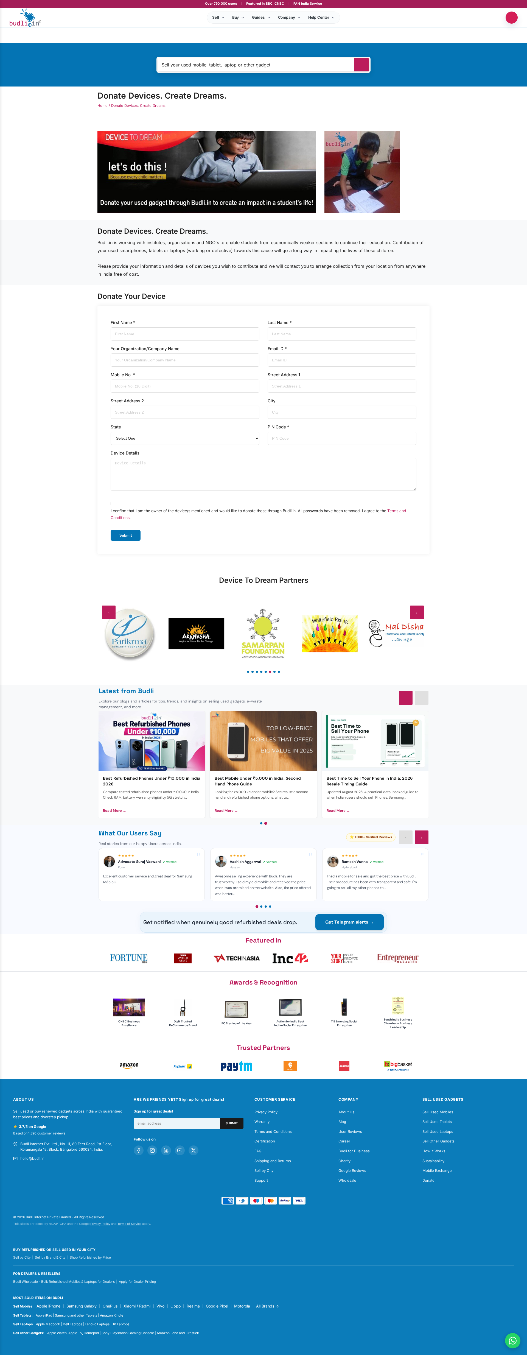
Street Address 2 (127, 400)
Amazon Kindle (111, 1315)
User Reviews (350, 1131)
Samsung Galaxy (81, 1306)
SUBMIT (232, 1123)
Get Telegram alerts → (349, 922)
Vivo (160, 1306)
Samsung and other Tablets (76, 1315)
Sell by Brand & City (50, 1257)
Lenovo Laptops (97, 1324)
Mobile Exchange (437, 1170)
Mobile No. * (123, 374)
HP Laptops (120, 1324)
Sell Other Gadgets (438, 1141)
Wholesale (347, 1180)
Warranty (262, 1121)
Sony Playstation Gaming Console (128, 1333)
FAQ (258, 1151)
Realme (193, 1306)
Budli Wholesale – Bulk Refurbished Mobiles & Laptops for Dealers (64, 1281)
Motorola (242, 1306)
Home (102, 105)
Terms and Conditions (273, 1131)
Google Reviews (352, 1170)
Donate (428, 1180)
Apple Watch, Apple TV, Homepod (73, 1333)
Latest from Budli (126, 691)
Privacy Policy (265, 1112)
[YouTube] (180, 1150)
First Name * (123, 322)
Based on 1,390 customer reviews (39, 1133)
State (116, 427)
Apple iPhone (48, 1306)
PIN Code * (278, 427)
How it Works (433, 1151)
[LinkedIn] (166, 1150)
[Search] (361, 64)
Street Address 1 (284, 374)
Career (344, 1141)
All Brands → (267, 1306)
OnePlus (110, 1306)
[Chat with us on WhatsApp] (512, 1340)
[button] (129, 958)
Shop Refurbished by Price (90, 1257)
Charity (344, 1161)
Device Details (125, 453)
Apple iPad (44, 1315)
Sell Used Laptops (437, 1131)
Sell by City (263, 1170)
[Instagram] (152, 1150)
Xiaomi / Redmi (137, 1306)
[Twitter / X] (193, 1150)
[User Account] (512, 18)
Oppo (175, 1306)
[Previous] (406, 698)
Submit (125, 535)
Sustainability (433, 1161)
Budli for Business (354, 1151)
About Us (346, 1112)
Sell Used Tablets (437, 1121)
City (272, 400)
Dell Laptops (72, 1324)
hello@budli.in (32, 1158)
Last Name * (280, 322)
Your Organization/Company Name (145, 348)
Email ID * (277, 348)
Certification (264, 1141)
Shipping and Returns (272, 1161)
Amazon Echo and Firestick (178, 1333)
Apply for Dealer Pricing (137, 1281)
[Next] (421, 698)
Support (261, 1180)
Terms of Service (129, 1224)
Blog (342, 1121)
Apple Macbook (48, 1324)
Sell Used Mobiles (437, 1112)
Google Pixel (217, 1306)
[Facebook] (139, 1150)
